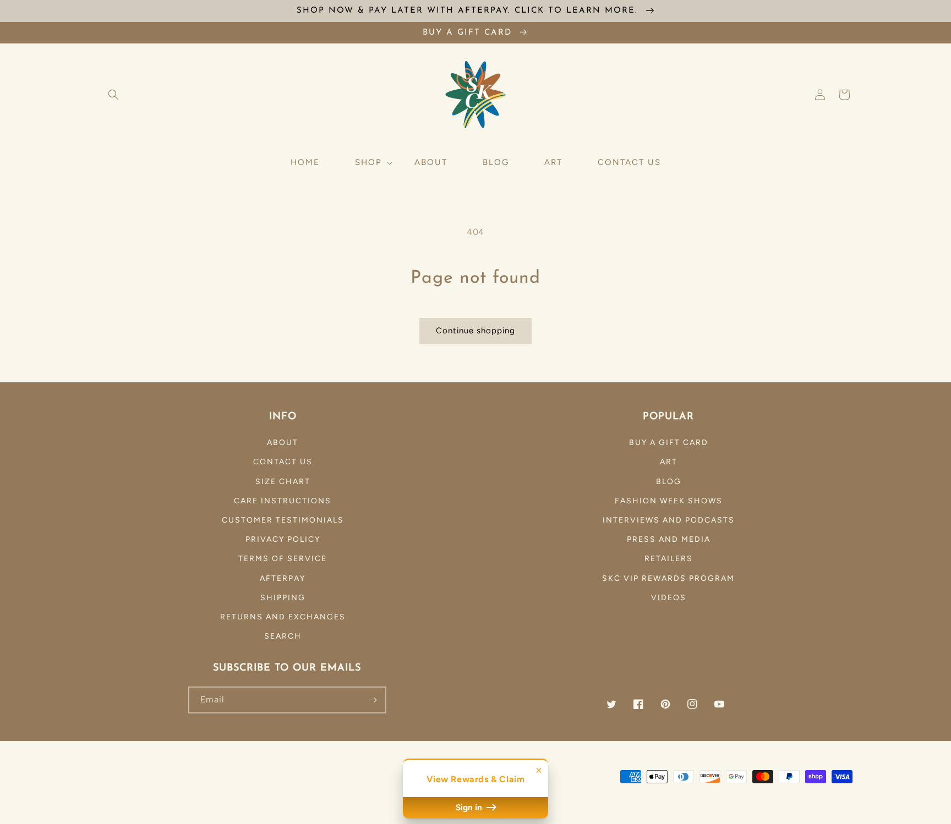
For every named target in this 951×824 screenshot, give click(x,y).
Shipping (282, 597)
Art (668, 461)
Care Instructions (282, 501)
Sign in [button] (470, 807)
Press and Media (668, 539)
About (282, 442)
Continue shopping (475, 331)
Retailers (668, 558)
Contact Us (283, 461)
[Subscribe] (373, 699)
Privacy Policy (282, 539)
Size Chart (282, 481)
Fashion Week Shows (669, 501)
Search (283, 636)
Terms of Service (282, 558)
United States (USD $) (148, 787)
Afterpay (282, 578)
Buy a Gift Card (668, 442)
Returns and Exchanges (283, 617)
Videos (668, 597)
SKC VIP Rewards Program (668, 578)
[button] (113, 95)
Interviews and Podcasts (669, 520)
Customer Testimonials (283, 520)
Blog (668, 481)
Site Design (720, 790)
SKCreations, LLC (643, 790)
